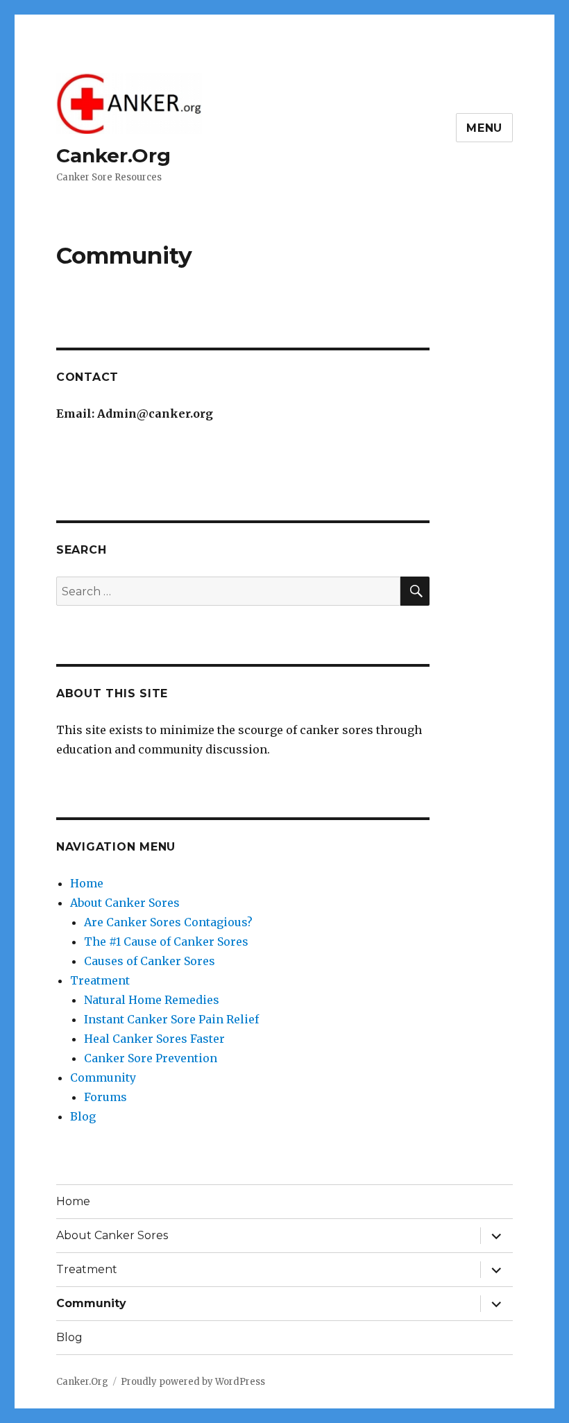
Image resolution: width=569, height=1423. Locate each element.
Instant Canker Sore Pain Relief (171, 1019)
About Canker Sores (125, 903)
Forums (105, 1097)
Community (103, 1077)
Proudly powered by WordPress (193, 1382)
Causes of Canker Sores (149, 961)
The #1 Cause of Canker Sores (166, 941)
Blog (83, 1116)
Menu (484, 128)
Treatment (100, 980)
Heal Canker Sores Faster (154, 1039)
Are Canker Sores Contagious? (168, 922)
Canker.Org (113, 155)
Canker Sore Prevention (150, 1058)
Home (86, 883)
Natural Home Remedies (151, 1000)
